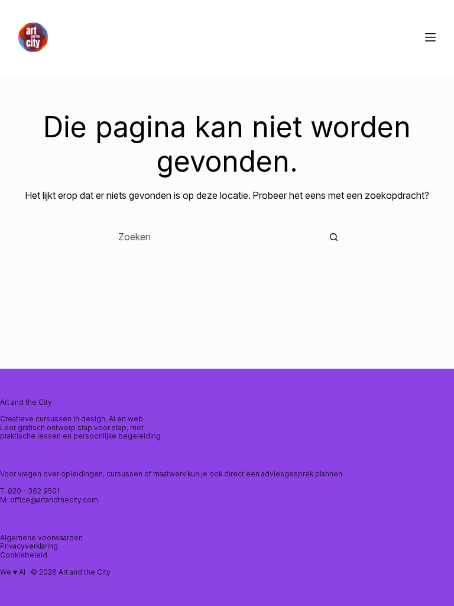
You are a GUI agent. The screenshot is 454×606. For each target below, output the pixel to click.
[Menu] (430, 37)
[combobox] (215, 237)
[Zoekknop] (333, 236)
